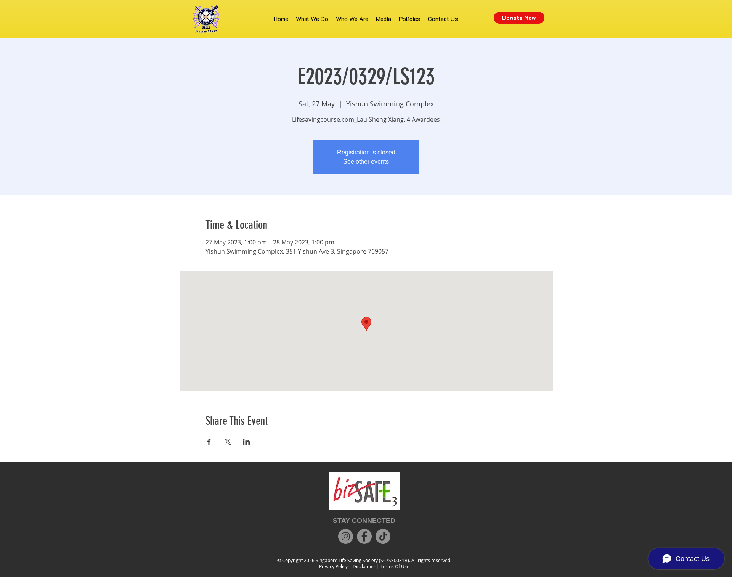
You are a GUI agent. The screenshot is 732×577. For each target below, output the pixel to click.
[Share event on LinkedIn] (246, 442)
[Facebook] (364, 536)
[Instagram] (345, 536)
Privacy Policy (333, 566)
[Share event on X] (227, 442)
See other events (366, 161)
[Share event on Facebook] (209, 442)
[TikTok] (383, 536)
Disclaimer (364, 566)
